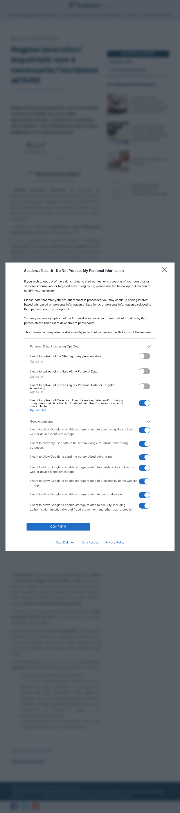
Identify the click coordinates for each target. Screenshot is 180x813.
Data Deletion (65, 542)
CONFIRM (58, 526)
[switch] (144, 356)
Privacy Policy (114, 542)
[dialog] (90, 407)
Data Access (90, 542)
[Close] (166, 271)
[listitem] (90, 346)
